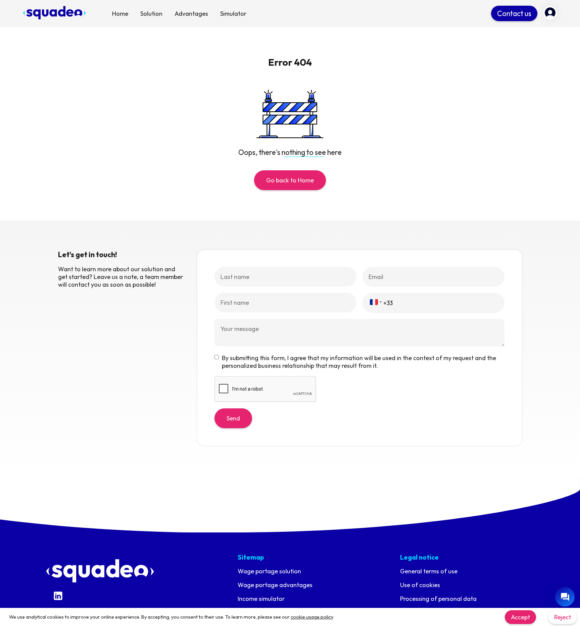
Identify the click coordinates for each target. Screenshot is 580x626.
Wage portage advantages (275, 585)
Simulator (233, 13)
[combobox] (376, 302)
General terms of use (428, 571)
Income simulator (261, 599)
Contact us (514, 13)
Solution (151, 13)
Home (120, 13)
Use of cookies (420, 585)
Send (233, 418)
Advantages (191, 13)
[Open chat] (565, 597)
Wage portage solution (269, 571)
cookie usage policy (312, 617)
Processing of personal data (438, 599)
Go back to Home (290, 180)
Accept (520, 617)
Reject (562, 617)
